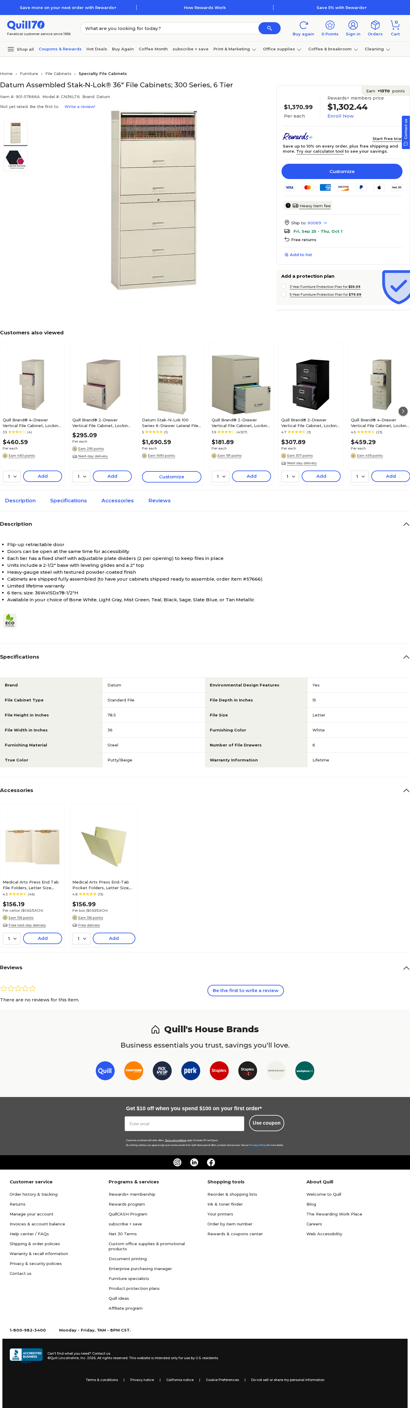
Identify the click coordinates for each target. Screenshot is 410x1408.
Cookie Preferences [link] (222, 1380)
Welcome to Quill (323, 1194)
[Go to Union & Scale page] (276, 1072)
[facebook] (211, 1162)
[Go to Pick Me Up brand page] (162, 1072)
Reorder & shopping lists (232, 1194)
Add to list (301, 254)
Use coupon (267, 1123)
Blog (311, 1204)
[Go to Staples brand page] (219, 1072)
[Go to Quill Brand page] (105, 1072)
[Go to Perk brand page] (190, 1072)
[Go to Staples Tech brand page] (248, 1072)
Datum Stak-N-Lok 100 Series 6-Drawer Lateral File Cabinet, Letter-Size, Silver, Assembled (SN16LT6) (170, 422)
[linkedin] (194, 1162)
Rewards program (127, 1204)
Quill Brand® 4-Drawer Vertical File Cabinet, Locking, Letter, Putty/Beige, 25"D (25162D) (32, 422)
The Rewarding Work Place (334, 1214)
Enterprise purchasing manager (140, 1268)
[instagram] (177, 1162)
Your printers (220, 1214)
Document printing (128, 1258)
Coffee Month (153, 48)
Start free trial (387, 138)
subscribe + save (191, 48)
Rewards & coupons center (235, 1233)
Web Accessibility (324, 1233)
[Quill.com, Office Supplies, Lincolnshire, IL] (26, 1355)
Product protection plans (134, 1288)
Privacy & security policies (36, 1263)
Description (20, 501)
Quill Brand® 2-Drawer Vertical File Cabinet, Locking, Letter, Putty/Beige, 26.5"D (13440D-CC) (101, 422)
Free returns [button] (303, 239)
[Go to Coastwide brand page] (133, 1072)
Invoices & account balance (37, 1223)
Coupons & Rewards (60, 48)
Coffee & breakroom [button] (330, 48)
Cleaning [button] (374, 48)
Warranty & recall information (39, 1253)
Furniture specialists (129, 1278)
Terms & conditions (102, 1380)
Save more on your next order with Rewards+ (68, 7)
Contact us (21, 1273)
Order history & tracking (34, 1194)
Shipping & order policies (35, 1243)
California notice (180, 1380)
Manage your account (31, 1214)
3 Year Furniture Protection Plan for (325, 287)
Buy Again (123, 48)
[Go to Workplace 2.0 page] (305, 1072)
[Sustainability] (12, 620)
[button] (269, 28)
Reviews (159, 501)
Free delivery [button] (89, 925)
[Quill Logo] (26, 25)
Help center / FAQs (29, 1233)
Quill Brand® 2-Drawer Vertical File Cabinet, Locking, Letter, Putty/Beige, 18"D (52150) (241, 422)
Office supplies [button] (279, 48)
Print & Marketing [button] (231, 48)
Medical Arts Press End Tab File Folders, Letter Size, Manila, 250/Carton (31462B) (31, 885)
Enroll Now (340, 116)
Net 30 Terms (123, 1233)
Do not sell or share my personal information (287, 1380)
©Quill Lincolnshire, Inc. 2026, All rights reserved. (87, 1358)
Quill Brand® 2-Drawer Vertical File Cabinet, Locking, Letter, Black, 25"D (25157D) (310, 422)
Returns (18, 1204)
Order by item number (229, 1223)
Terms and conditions (175, 1140)
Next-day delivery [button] (93, 456)
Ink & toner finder (225, 1204)
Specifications (68, 501)
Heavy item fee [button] (315, 205)
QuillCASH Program (128, 1214)
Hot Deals (96, 48)
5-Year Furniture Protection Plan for (325, 294)
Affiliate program (126, 1308)
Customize (342, 171)
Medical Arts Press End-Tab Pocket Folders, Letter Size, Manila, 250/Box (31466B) (101, 885)
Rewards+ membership (132, 1194)
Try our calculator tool (320, 151)
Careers (314, 1223)
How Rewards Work (205, 7)
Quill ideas (119, 1298)
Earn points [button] (385, 90)
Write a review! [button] (80, 106)
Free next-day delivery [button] (27, 925)
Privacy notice (142, 1380)
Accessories (117, 501)
